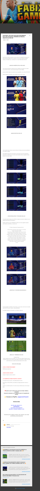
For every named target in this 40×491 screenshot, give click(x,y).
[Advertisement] (11, 8)
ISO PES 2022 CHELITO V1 (16, 405)
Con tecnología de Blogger (20, 488)
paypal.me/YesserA (23, 397)
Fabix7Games (6, 15)
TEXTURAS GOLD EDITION (16, 407)
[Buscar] (38, 2)
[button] (29, 35)
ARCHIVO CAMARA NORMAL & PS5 (16, 409)
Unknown (8, 424)
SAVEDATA (16, 406)
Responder (9, 427)
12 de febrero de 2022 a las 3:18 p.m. (15, 424)
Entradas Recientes (26, 459)
